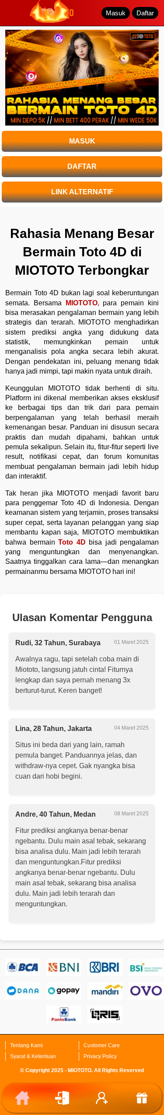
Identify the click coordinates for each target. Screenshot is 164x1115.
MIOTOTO (82, 303)
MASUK (82, 141)
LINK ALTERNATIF (82, 192)
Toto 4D (72, 542)
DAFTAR (82, 166)
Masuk (116, 13)
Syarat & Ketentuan (33, 1056)
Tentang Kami (26, 1045)
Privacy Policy (100, 1056)
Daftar (145, 13)
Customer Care (102, 1045)
